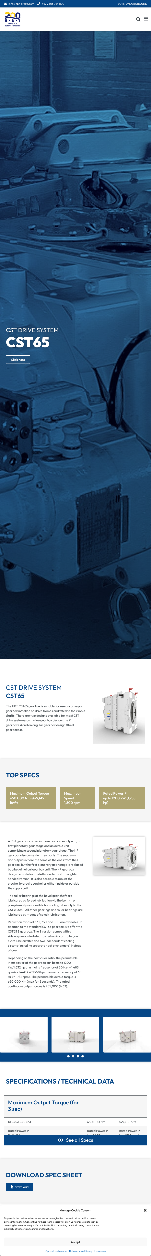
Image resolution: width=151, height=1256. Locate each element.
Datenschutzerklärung (80, 1251)
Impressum (100, 1251)
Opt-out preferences (56, 1251)
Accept (75, 1242)
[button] (145, 1210)
